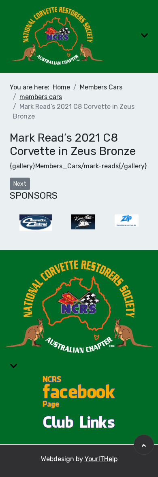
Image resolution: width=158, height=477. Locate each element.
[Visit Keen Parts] (83, 223)
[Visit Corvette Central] (36, 223)
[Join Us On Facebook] (79, 391)
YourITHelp (101, 459)
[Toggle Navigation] (144, 36)
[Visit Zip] (126, 223)
